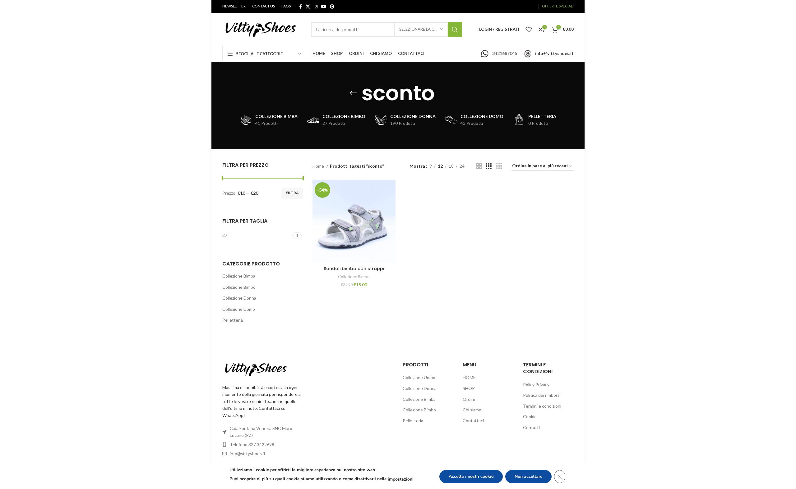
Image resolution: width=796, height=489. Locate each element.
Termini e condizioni (542, 406)
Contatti (531, 427)
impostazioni (401, 479)
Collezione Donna (239, 298)
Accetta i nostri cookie (471, 476)
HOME (469, 377)
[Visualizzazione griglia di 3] (489, 166)
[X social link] (308, 6)
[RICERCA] (455, 29)
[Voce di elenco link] (262, 444)
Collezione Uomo (238, 309)
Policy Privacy (536, 384)
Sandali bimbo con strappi (354, 268)
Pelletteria (232, 320)
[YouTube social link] (323, 6)
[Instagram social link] (315, 6)
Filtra (292, 192)
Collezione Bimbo (239, 287)
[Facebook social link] (300, 6)
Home (318, 166)
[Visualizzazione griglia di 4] (499, 166)
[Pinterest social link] (332, 6)
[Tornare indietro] (353, 93)
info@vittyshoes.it (554, 53)
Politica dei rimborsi (542, 395)
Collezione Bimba (238, 275)
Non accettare (528, 476)
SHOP (469, 388)
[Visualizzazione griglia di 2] (479, 166)
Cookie (530, 416)
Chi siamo (472, 409)
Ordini (469, 399)
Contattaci (473, 420)
